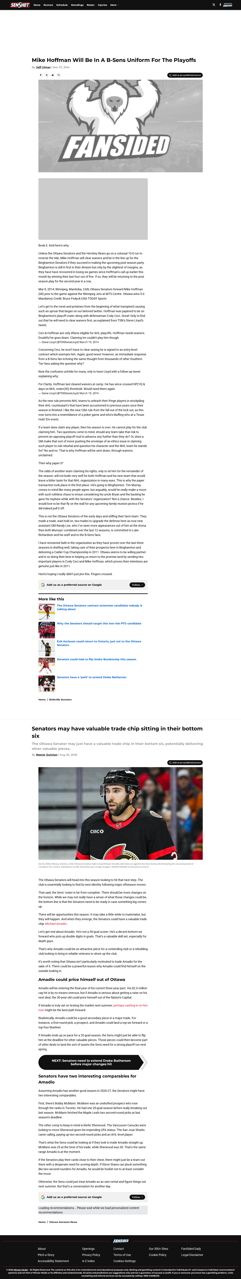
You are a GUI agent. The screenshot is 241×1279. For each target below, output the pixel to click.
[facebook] (220, 4)
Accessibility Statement (53, 1261)
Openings (88, 1248)
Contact (118, 1248)
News (37, 4)
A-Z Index (88, 1261)
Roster (91, 4)
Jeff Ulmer (43, 67)
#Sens (75, 333)
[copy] (58, 75)
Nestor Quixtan (46, 754)
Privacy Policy (91, 1255)
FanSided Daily (191, 1248)
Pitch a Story (46, 1255)
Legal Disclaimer (192, 1255)
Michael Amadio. (56, 923)
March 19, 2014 (89, 342)
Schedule (62, 4)
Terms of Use (122, 1255)
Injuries (102, 4)
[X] (214, 4)
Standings (77, 4)
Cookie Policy (157, 1255)
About (42, 1248)
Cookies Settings (124, 1261)
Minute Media (21, 1270)
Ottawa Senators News (63, 1222)
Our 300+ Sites (158, 1248)
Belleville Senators (60, 699)
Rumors (48, 4)
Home (42, 699)
